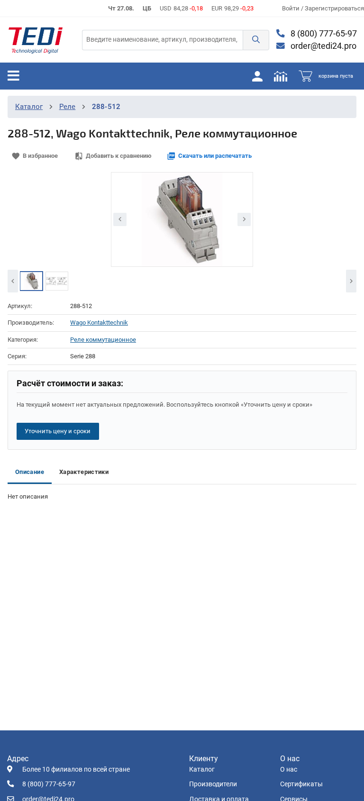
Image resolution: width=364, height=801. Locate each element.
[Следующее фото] (244, 219)
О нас (288, 769)
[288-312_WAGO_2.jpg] (57, 281)
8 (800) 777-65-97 (323, 33)
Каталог (29, 106)
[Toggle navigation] (13, 76)
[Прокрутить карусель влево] (13, 281)
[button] (256, 40)
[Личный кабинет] (257, 76)
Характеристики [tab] (84, 471)
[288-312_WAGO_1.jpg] (31, 281)
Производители (213, 784)
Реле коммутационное (103, 339)
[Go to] (35, 40)
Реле (67, 106)
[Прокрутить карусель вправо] (351, 281)
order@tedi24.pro (322, 46)
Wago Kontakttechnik (99, 322)
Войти (291, 8)
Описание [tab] (29, 471)
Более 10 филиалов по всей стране (76, 769)
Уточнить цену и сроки (58, 431)
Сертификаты (301, 784)
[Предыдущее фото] (120, 219)
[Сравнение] (280, 76)
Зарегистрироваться (334, 8)
